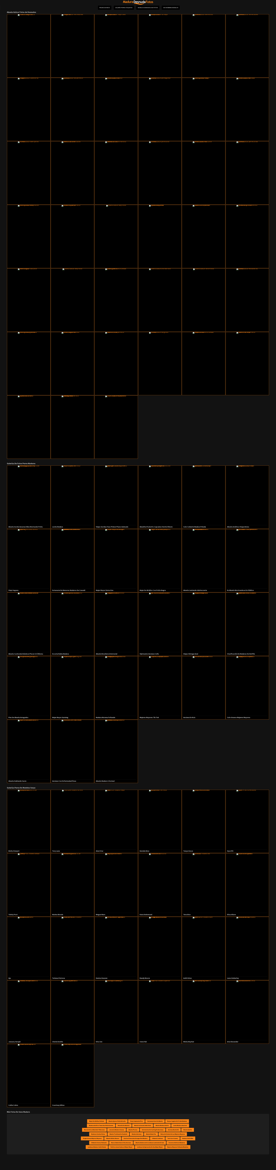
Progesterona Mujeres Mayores (92, 1138)
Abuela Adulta (187, 1130)
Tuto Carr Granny (172, 1138)
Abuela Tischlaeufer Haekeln (118, 1134)
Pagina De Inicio (104, 7)
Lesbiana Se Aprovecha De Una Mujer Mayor (150, 1147)
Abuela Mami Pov (151, 1134)
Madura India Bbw (187, 1138)
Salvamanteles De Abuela (155, 1121)
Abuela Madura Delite (162, 1125)
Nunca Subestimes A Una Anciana (121, 1142)
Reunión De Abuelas (124, 1125)
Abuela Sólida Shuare (112, 1138)
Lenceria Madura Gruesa (116, 1130)
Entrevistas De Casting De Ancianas (152, 1130)
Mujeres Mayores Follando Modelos (177, 1147)
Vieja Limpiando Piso (136, 1121)
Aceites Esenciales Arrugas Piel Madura (135, 1138)
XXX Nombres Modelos (170, 7)
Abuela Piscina (133, 1130)
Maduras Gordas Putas (98, 1134)
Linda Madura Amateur (180, 1125)
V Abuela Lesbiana (157, 1138)
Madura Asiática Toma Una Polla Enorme (101, 1125)
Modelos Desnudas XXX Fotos (148, 7)
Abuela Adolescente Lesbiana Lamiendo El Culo (150, 1142)
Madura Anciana (136, 1134)
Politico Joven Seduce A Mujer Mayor (121, 1147)
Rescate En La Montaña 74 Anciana (94, 1130)
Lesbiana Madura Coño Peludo (97, 1147)
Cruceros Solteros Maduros (177, 1142)
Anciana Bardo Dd (173, 1130)
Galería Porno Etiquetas (123, 7)
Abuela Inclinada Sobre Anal (142, 1125)
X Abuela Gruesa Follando (99, 1142)
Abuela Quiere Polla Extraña (117, 1121)
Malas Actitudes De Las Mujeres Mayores (173, 1134)
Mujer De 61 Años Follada (96, 1121)
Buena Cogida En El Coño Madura (177, 1121)
